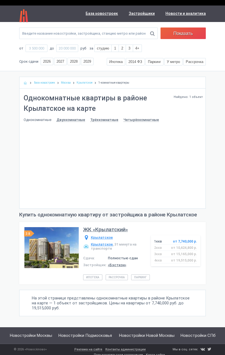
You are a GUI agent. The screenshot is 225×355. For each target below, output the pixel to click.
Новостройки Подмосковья (85, 335)
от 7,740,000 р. (185, 241)
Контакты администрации (125, 349)
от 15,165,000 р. (184, 254)
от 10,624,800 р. (184, 248)
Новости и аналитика (185, 13)
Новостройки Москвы (31, 335)
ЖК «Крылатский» (105, 229)
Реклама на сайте (88, 349)
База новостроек (102, 13)
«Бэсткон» (117, 265)
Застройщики (142, 13)
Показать (183, 33)
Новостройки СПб (198, 335)
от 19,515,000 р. (184, 260)
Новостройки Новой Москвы (147, 335)
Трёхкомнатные (104, 120)
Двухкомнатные (71, 120)
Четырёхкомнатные (141, 120)
